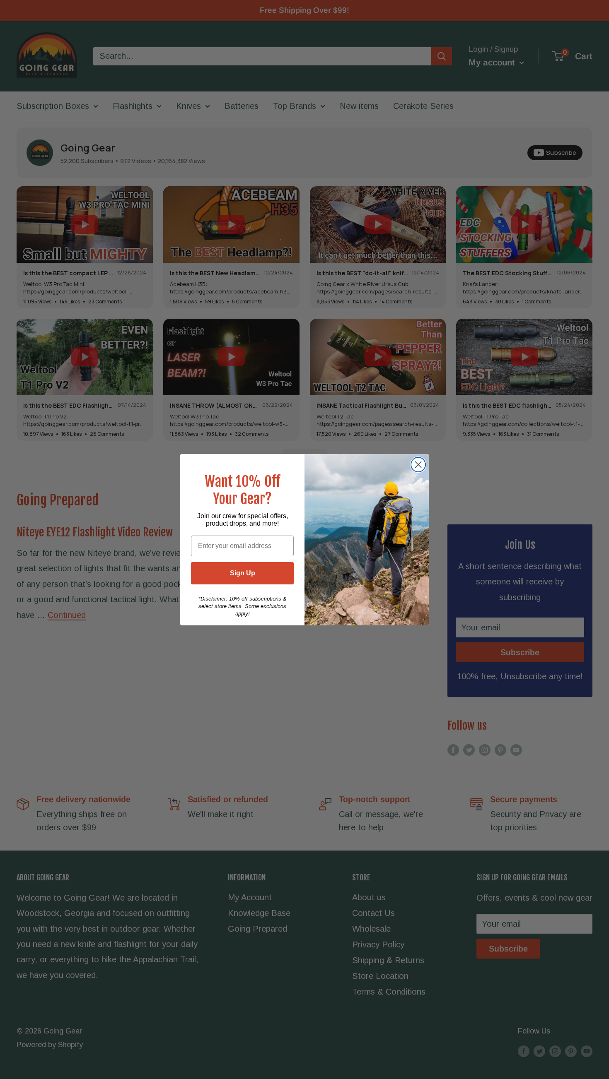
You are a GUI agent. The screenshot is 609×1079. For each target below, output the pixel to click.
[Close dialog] (418, 464)
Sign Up (242, 573)
